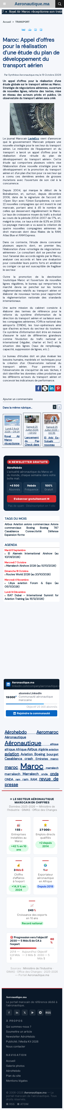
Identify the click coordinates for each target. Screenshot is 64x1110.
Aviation (18, 524)
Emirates (42, 759)
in (17, 1012)
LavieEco (33, 138)
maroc (54, 759)
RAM (34, 779)
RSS (48, 1012)
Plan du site (13, 1075)
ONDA (9, 779)
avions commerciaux (37, 524)
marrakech (52, 768)
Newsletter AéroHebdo (20, 1036)
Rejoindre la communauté (33, 713)
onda (44, 774)
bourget (52, 754)
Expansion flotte (15, 535)
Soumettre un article (19, 1031)
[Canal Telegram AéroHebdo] (40, 1013)
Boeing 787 (49, 528)
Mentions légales (17, 1080)
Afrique (21, 749)
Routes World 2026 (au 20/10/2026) (28, 574)
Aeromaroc (47, 732)
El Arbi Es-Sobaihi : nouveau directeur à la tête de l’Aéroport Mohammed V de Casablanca (52, 440)
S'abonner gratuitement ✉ (31, 499)
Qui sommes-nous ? (18, 1026)
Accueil (7, 22)
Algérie (43, 749)
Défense (53, 531)
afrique (54, 744)
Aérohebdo (16, 732)
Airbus (8, 524)
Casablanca (12, 531)
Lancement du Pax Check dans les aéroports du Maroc (32, 440)
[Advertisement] (28, 638)
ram (18, 779)
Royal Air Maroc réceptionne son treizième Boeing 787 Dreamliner (12, 439)
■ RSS (10, 1104)
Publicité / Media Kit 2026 (22, 1041)
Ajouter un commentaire (18, 399)
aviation (53, 749)
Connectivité (33, 531)
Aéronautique (15, 737)
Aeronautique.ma (32, 3)
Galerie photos (15, 1065)
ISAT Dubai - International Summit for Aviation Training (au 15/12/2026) (31, 597)
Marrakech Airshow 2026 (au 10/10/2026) (31, 565)
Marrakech (31, 774)
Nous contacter (15, 1046)
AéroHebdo (13, 1070)
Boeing (30, 528)
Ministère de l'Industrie (37, 968)
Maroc (32, 766)
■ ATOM (22, 1104)
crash (29, 759)
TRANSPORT (22, 22)
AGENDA (11, 545)
